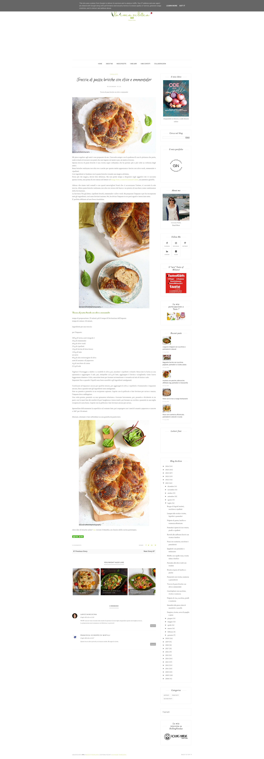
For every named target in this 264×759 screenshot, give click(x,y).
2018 (167, 645)
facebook (167, 246)
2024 (167, 473)
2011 (166, 668)
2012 (167, 665)
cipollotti (114, 74)
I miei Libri (133, 64)
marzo (170, 628)
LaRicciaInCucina (88, 614)
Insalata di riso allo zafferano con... (84, 592)
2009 (167, 675)
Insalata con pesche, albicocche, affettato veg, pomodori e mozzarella (175, 382)
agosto (170, 500)
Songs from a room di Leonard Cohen (124, 180)
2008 (167, 679)
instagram (176, 246)
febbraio (170, 632)
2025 (167, 470)
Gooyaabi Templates (118, 754)
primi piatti (175, 695)
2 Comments (76, 545)
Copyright (166, 712)
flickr (176, 254)
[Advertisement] (132, 37)
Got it (182, 6)
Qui (94, 530)
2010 (167, 672)
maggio (170, 622)
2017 (167, 648)
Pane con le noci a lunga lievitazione (175, 399)
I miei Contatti (145, 64)
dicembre (171, 486)
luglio (169, 503)
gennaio (170, 635)
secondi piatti (168, 698)
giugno (170, 618)
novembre (171, 490)
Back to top (185, 754)
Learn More (171, 6)
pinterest (185, 246)
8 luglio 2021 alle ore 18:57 (87, 638)
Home (100, 64)
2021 (167, 483)
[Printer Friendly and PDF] (78, 537)
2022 (167, 480)
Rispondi (153, 625)
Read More (176, 225)
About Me (109, 64)
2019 (167, 642)
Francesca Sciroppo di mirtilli (95, 635)
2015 (167, 655)
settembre (171, 496)
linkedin (167, 254)
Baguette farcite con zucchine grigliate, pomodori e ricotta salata (174, 363)
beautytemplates (92, 754)
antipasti (166, 695)
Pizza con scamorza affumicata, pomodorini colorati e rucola (173, 416)
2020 (167, 638)
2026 (167, 466)
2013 (167, 662)
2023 (167, 476)
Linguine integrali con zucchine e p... (112, 592)
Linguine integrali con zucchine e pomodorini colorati (174, 348)
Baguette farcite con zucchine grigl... (140, 592)
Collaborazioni (160, 64)
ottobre (170, 493)
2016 (167, 652)
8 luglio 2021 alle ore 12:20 (87, 617)
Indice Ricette (121, 64)
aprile (169, 625)
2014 (167, 658)
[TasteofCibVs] (176, 292)
